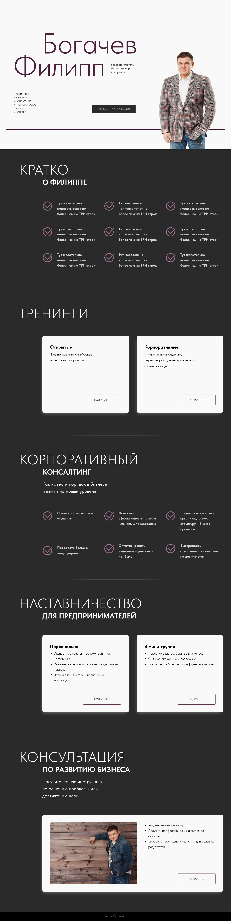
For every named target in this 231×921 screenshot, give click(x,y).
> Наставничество (25, 105)
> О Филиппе (22, 94)
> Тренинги (20, 97)
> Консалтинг (22, 101)
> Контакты (20, 112)
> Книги (19, 108)
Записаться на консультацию (114, 109)
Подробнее (196, 399)
